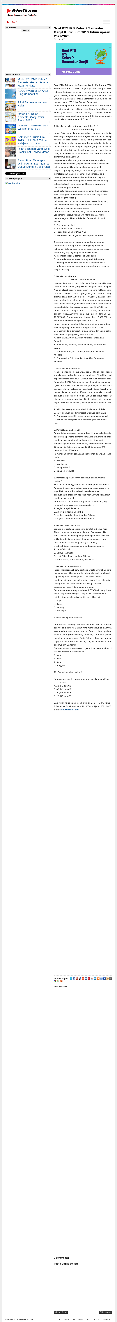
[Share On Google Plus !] (77, 978)
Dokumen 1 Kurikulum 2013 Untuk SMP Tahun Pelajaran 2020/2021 (32, 140)
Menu (106, 22)
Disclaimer (106, 1319)
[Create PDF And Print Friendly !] (58, 981)
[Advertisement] (83, 842)
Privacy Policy (93, 1319)
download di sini (70, 709)
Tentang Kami (78, 1319)
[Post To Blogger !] (98, 978)
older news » (105, 1312)
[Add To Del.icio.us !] (80, 978)
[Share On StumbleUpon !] (83, 978)
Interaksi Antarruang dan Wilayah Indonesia (33, 127)
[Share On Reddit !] (92, 978)
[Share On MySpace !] (104, 978)
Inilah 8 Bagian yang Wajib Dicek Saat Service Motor (34, 150)
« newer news (61, 1312)
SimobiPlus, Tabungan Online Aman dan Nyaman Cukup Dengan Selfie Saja (34, 163)
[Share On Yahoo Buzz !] (107, 978)
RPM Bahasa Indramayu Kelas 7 (33, 104)
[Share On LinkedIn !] (95, 978)
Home (14, 22)
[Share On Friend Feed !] (101, 978)
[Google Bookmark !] (55, 981)
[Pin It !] (89, 978)
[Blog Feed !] (61, 981)
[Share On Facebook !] (74, 978)
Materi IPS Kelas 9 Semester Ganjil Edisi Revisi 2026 (31, 117)
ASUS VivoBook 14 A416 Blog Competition (33, 92)
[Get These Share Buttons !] (110, 978)
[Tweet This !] (71, 978)
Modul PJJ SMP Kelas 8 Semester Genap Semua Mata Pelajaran (33, 82)
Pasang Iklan (64, 1319)
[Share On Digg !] (86, 978)
